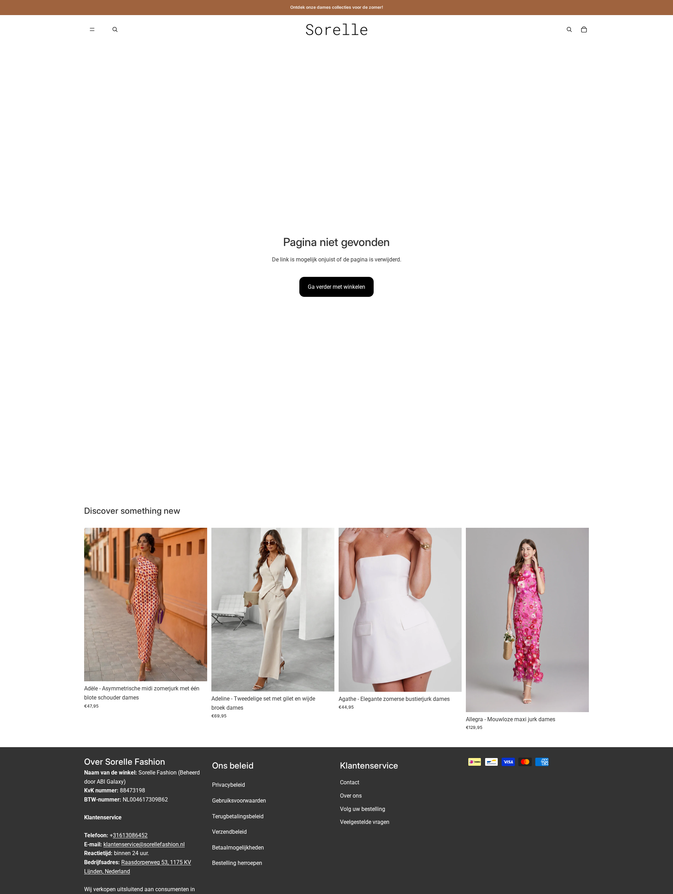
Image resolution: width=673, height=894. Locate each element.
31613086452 (130, 835)
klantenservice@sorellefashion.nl (144, 844)
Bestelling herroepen (237, 863)
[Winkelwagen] (584, 29)
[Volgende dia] (196, 604)
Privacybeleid (228, 785)
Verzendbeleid (229, 831)
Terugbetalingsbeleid (238, 816)
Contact (349, 782)
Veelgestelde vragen (364, 822)
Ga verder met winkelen (336, 287)
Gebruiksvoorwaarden (239, 800)
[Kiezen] (196, 670)
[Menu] (92, 29)
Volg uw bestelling (362, 808)
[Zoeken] (115, 29)
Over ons (351, 795)
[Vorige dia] (94, 604)
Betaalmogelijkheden (238, 847)
